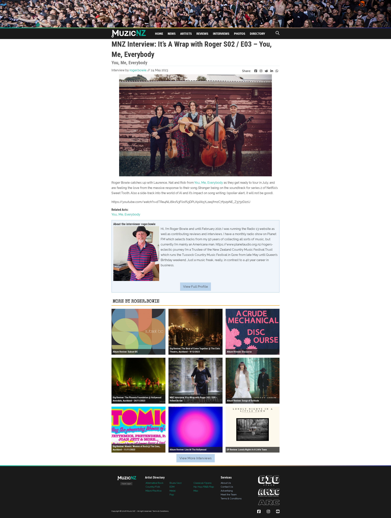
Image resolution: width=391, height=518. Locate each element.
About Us (226, 483)
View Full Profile (195, 286)
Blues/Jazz (176, 483)
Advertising (227, 490)
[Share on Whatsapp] (277, 71)
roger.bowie (138, 70)
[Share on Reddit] (266, 71)
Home (159, 33)
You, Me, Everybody (208, 182)
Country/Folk (153, 486)
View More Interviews (195, 458)
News (172, 33)
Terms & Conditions (231, 498)
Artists (186, 33)
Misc (196, 490)
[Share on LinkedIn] (271, 71)
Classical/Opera (202, 483)
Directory (257, 33)
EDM (172, 486)
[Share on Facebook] (255, 71)
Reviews (202, 33)
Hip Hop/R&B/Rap (204, 486)
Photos (239, 33)
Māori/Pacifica (153, 490)
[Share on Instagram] (261, 71)
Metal (172, 490)
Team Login (126, 484)
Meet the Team (229, 494)
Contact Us (227, 486)
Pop (172, 494)
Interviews (221, 33)
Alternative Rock (154, 483)
